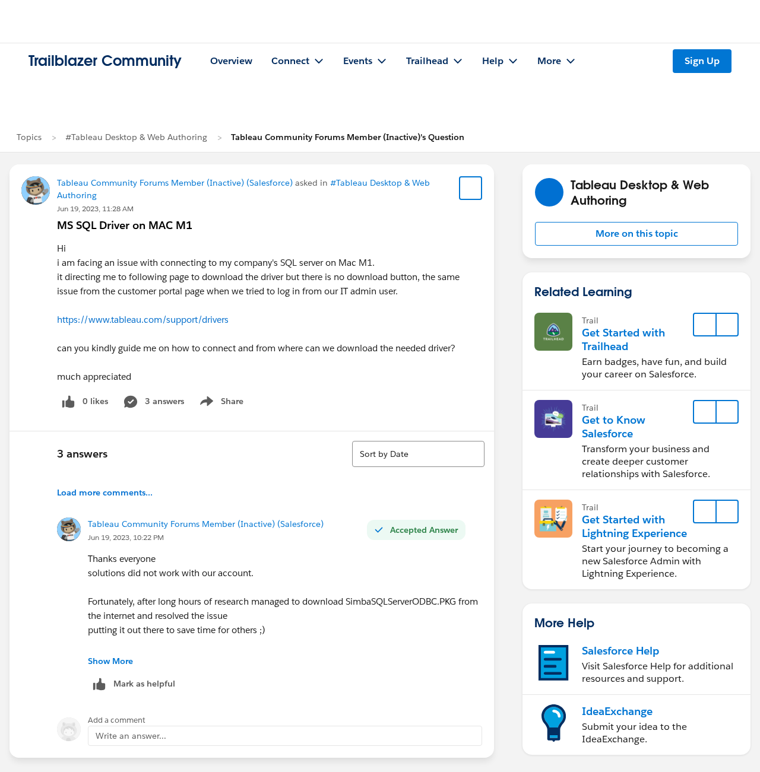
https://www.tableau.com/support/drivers (143, 319)
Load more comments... (105, 492)
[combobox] (418, 454)
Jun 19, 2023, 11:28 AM (95, 209)
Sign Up (702, 61)
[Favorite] (471, 188)
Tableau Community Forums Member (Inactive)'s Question (347, 137)
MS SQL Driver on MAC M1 (124, 225)
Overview (231, 61)
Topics (29, 137)
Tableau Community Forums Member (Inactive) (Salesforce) (175, 182)
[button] (636, 234)
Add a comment (116, 720)
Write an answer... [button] (131, 735)
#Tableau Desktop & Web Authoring (136, 137)
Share (220, 403)
